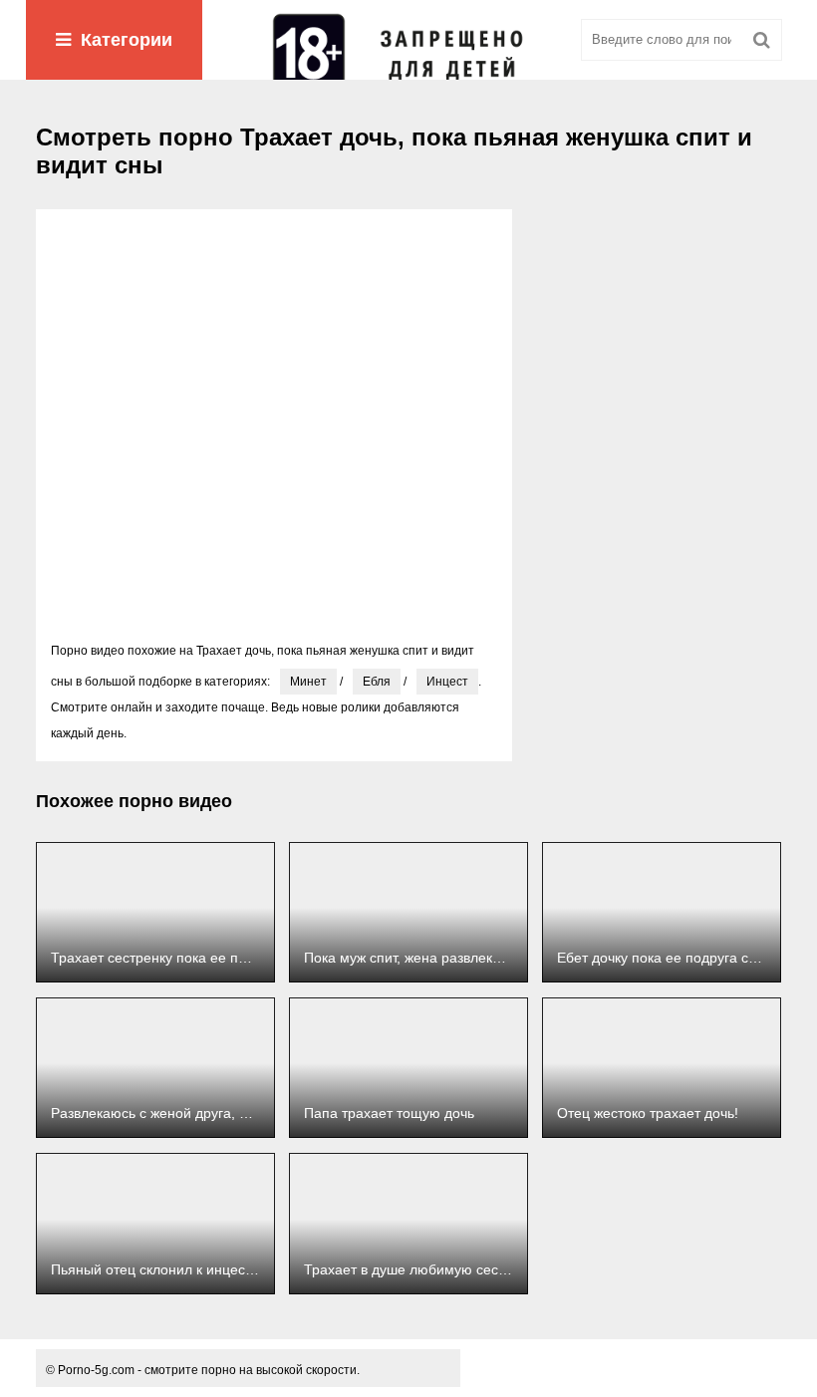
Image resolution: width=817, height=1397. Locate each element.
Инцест (447, 682)
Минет (308, 682)
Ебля (377, 682)
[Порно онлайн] (408, 40)
